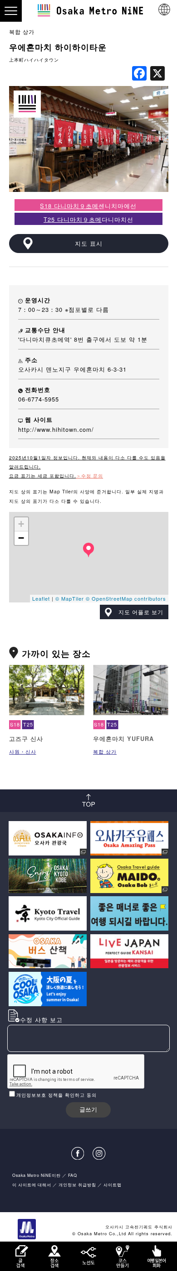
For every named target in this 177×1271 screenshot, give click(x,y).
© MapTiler (69, 598)
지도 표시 (89, 243)
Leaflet (41, 598)
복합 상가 (21, 31)
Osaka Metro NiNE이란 (36, 1175)
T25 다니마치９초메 (73, 219)
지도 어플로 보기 (140, 612)
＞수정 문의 (89, 475)
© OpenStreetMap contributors (126, 598)
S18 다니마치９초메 (69, 205)
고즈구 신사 (26, 739)
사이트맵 (112, 1185)
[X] (157, 73)
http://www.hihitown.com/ (56, 429)
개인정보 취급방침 (77, 1185)
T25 (28, 724)
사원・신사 (22, 751)
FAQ (72, 1175)
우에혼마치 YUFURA (123, 739)
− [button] (21, 538)
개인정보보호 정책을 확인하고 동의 (56, 1094)
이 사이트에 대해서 (31, 1185)
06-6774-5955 (38, 399)
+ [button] (21, 524)
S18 (15, 724)
